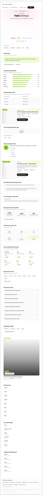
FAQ (23, 47)
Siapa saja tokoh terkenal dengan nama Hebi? (14, 302)
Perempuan (13, 38)
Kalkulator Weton (23, 7)
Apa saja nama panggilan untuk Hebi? (12, 306)
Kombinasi (18, 47)
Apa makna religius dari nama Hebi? (12, 318)
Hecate (10, 275)
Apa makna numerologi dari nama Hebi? (13, 314)
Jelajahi (27, 47)
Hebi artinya (6, 328)
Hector (15, 275)
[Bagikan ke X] (26, 41)
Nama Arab (31, 482)
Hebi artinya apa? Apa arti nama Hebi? (12, 290)
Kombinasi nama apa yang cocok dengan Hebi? (14, 310)
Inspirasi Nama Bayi (8, 4)
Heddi (5, 278)
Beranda (16, 11)
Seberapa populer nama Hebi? (11, 294)
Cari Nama (30, 7)
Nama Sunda (5, 484)
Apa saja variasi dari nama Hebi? (11, 298)
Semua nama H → (7, 281)
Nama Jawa (36, 482)
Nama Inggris (16, 484)
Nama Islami (10, 484)
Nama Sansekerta (22, 484)
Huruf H (22, 328)
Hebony (5, 275)
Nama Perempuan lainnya (9, 64)
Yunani (18, 38)
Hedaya (24, 275)
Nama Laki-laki (6, 7)
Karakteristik (12, 47)
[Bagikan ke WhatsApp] (23, 41)
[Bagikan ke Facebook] (21, 41)
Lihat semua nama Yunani (9, 219)
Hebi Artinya (6, 47)
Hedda (29, 275)
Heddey (33, 275)
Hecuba (19, 275)
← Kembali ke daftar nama (9, 331)
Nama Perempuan (14, 7)
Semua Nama (18, 482)
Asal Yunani (18, 64)
